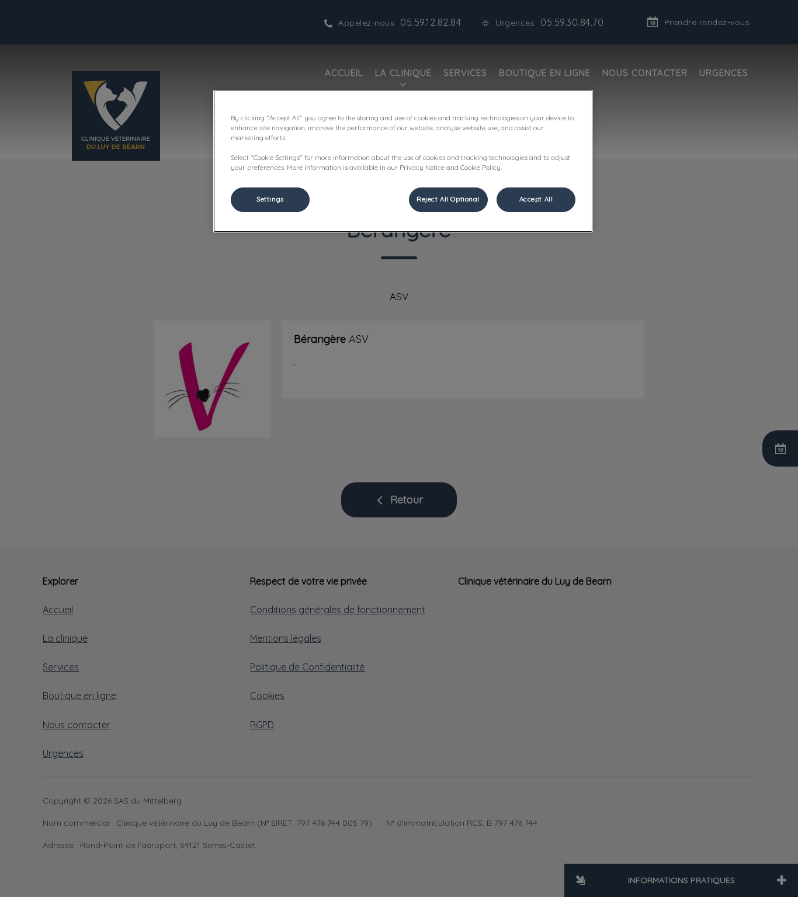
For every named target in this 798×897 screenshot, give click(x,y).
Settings (270, 199)
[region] (403, 161)
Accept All (536, 199)
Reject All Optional (448, 199)
